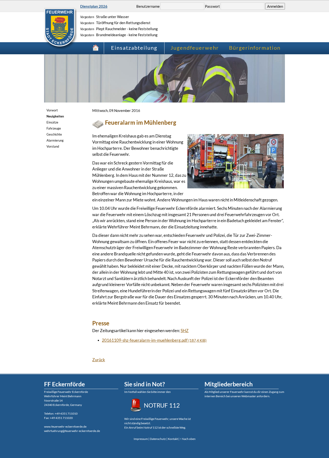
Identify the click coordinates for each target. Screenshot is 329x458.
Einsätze (52, 122)
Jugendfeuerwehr (195, 47)
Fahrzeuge (53, 128)
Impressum (141, 439)
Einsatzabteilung (134, 47)
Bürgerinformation (255, 47)
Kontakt (173, 439)
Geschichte (54, 134)
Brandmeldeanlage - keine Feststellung (119, 35)
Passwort (212, 6)
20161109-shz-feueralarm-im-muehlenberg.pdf (154, 340)
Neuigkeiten (55, 116)
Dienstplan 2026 (93, 6)
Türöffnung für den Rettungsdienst (115, 23)
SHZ (185, 330)
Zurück (98, 359)
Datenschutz (158, 439)
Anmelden (275, 6)
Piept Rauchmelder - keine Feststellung (119, 29)
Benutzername (148, 6)
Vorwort (52, 110)
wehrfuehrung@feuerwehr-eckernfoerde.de (72, 431)
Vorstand (52, 146)
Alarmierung (55, 140)
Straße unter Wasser (104, 16)
